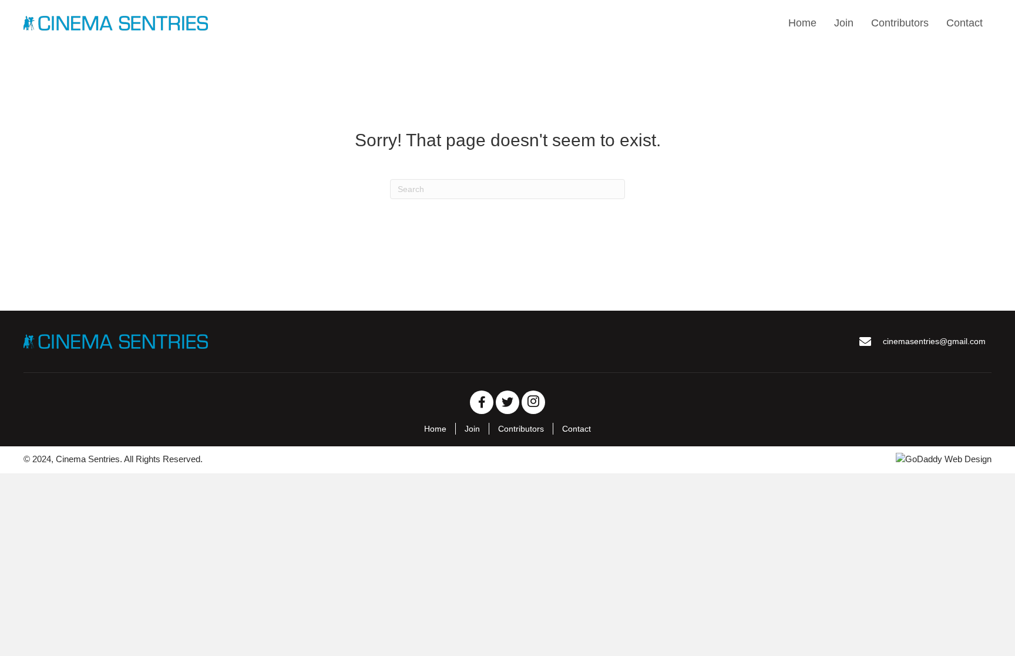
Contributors (521, 428)
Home (435, 428)
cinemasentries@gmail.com (934, 341)
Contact (576, 428)
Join (472, 428)
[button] (481, 402)
